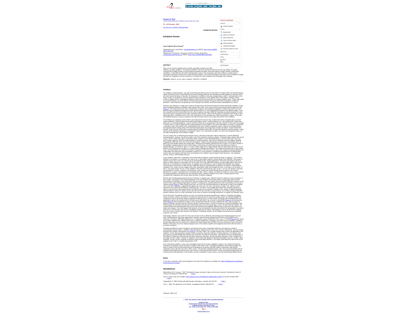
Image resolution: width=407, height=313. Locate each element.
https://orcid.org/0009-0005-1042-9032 (199, 55)
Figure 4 (170, 201)
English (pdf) (226, 32)
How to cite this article (229, 40)
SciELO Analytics (228, 26)
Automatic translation (229, 46)
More (224, 60)
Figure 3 (228, 200)
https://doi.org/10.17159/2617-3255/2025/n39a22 (175, 27)
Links (193, 274)
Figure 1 (166, 109)
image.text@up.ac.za (203, 311)
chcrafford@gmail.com (191, 49)
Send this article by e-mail (230, 48)
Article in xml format (228, 35)
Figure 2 (176, 184)
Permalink (225, 65)
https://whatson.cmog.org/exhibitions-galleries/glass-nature (204, 277)
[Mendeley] (221, 60)
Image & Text (169, 19)
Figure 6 (192, 231)
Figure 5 (233, 219)
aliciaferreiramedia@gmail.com (172, 55)
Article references (228, 37)
